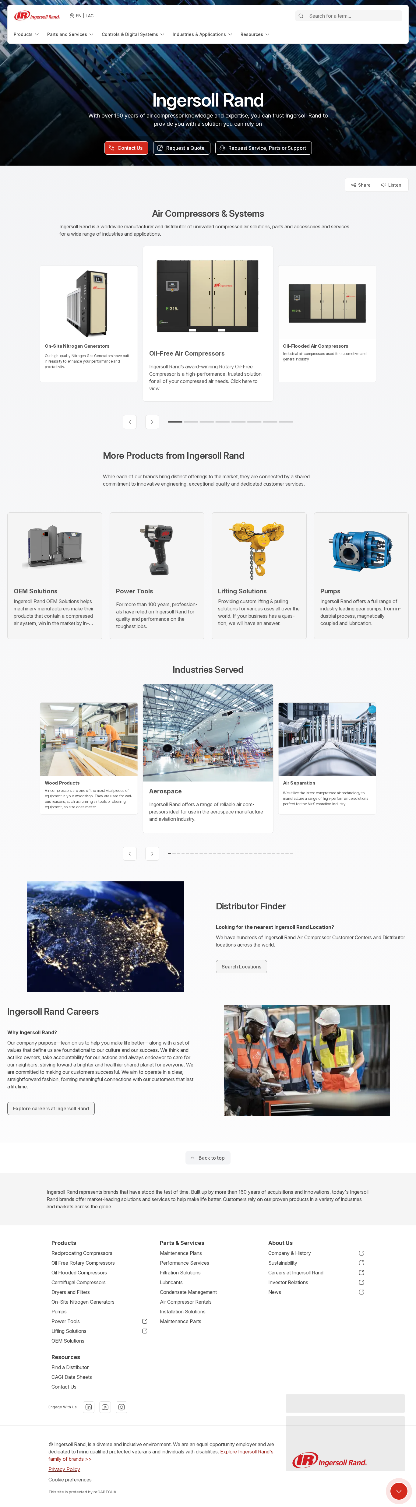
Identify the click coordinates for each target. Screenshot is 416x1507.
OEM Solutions (67, 1341)
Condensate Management (188, 1292)
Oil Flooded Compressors (79, 1273)
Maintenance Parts (180, 1321)
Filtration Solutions (180, 1273)
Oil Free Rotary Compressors (83, 1263)
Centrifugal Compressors (78, 1282)
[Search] (300, 15)
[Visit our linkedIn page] (88, 1407)
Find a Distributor (70, 1367)
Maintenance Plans (181, 1253)
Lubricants (171, 1282)
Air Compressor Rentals (186, 1302)
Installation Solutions (183, 1312)
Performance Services (184, 1263)
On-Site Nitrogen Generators (83, 1302)
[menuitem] (27, 34)
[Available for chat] (398, 1491)
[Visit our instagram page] (121, 1407)
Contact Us (63, 1387)
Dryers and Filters (70, 1292)
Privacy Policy (64, 1469)
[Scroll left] (130, 422)
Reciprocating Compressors (81, 1253)
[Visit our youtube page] (105, 1407)
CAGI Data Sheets (71, 1377)
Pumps (59, 1312)
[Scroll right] (152, 422)
